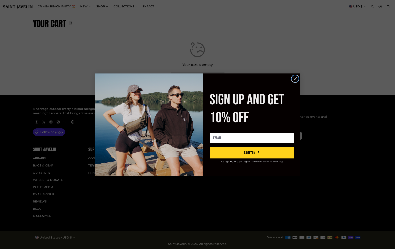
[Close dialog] (295, 78)
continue (252, 152)
